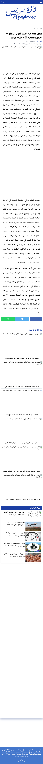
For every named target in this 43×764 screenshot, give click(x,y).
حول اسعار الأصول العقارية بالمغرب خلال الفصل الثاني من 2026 (14, 513)
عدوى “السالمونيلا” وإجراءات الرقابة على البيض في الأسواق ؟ (14, 555)
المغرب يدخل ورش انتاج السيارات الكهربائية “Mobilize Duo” (22, 358)
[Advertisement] (21, 174)
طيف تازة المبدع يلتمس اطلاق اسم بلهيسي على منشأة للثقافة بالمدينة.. (14, 544)
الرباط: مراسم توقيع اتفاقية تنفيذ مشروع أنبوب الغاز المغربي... (21, 386)
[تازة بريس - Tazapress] (21, 13)
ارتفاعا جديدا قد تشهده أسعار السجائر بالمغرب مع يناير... (21, 415)
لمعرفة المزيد (19, 756)
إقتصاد (33, 29)
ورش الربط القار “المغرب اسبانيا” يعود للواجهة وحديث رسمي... (21, 499)
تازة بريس (39, 41)
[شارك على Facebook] (35, 319)
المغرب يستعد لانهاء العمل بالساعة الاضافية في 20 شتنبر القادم (15, 534)
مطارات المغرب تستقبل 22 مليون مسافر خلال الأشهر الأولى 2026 (15, 523)
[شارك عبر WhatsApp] (8, 319)
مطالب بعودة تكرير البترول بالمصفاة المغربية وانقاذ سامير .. (21, 443)
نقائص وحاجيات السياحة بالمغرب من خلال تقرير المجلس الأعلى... (21, 471)
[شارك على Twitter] (22, 319)
